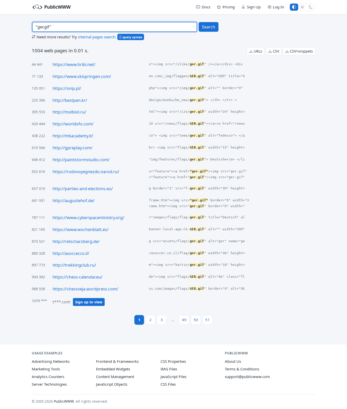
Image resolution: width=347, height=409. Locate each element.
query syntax (132, 37)
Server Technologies (49, 384)
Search (208, 27)
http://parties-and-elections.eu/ (83, 188)
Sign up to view (88, 302)
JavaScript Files (173, 376)
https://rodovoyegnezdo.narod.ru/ (86, 171)
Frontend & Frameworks (117, 361)
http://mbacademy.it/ (73, 136)
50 (196, 319)
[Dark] (311, 7)
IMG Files (169, 368)
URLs (257, 51)
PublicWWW (57, 7)
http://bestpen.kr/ (70, 100)
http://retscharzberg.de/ (76, 241)
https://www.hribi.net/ (74, 64)
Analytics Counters (48, 376)
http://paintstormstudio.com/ (81, 159)
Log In (278, 6)
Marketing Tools (46, 368)
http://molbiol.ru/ (69, 112)
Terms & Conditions (242, 368)
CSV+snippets (301, 51)
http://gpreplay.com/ (72, 148)
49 (184, 319)
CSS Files (168, 384)
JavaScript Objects (111, 384)
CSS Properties (173, 361)
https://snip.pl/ (67, 88)
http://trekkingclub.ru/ (74, 265)
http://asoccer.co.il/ (71, 253)
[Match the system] (294, 7)
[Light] (302, 7)
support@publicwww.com (247, 376)
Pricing (229, 6)
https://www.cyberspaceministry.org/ (88, 217)
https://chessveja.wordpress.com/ (85, 289)
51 (207, 319)
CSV (275, 51)
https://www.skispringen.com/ (82, 76)
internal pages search (96, 36)
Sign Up (254, 6)
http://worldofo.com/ (73, 124)
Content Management (115, 376)
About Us (233, 361)
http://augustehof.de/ (73, 200)
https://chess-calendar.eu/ (77, 277)
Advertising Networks (51, 361)
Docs (206, 6)
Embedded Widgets (113, 368)
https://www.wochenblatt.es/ (80, 229)
